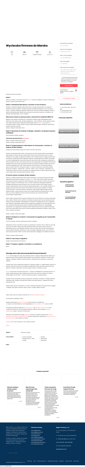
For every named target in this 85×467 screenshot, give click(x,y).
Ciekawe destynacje (47, 2)
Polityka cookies (68, 461)
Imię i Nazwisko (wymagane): (66, 43)
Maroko (8, 255)
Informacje (66, 2)
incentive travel (10, 318)
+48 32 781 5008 (68, 442)
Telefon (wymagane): (65, 61)
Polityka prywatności (41, 461)
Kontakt (75, 2)
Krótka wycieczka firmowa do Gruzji (69, 185)
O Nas (34, 461)
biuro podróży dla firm (39, 303)
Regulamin (61, 461)
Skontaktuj (8, 321)
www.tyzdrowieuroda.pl (37, 440)
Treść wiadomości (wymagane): (67, 67)
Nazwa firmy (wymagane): (66, 49)
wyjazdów (27, 314)
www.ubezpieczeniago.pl (37, 437)
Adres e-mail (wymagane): (66, 55)
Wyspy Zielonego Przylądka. (38, 294)
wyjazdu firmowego (22, 302)
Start (26, 2)
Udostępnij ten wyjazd (69, 98)
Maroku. (40, 122)
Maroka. (29, 99)
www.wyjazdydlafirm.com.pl (38, 439)
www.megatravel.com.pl (37, 432)
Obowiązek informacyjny (52, 461)
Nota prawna (76, 461)
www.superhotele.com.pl (37, 444)
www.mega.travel (35, 435)
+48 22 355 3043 (66, 107)
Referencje (29, 461)
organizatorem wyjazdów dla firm (19, 316)
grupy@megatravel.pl (67, 110)
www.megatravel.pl (36, 430)
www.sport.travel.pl (36, 433)
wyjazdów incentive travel (41, 307)
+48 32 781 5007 (60, 442)
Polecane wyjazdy (34, 2)
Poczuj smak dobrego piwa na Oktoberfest (70, 197)
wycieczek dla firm (28, 307)
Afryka (7, 325)
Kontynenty (58, 2)
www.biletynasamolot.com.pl (38, 442)
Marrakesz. (25, 138)
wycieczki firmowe (50, 316)
